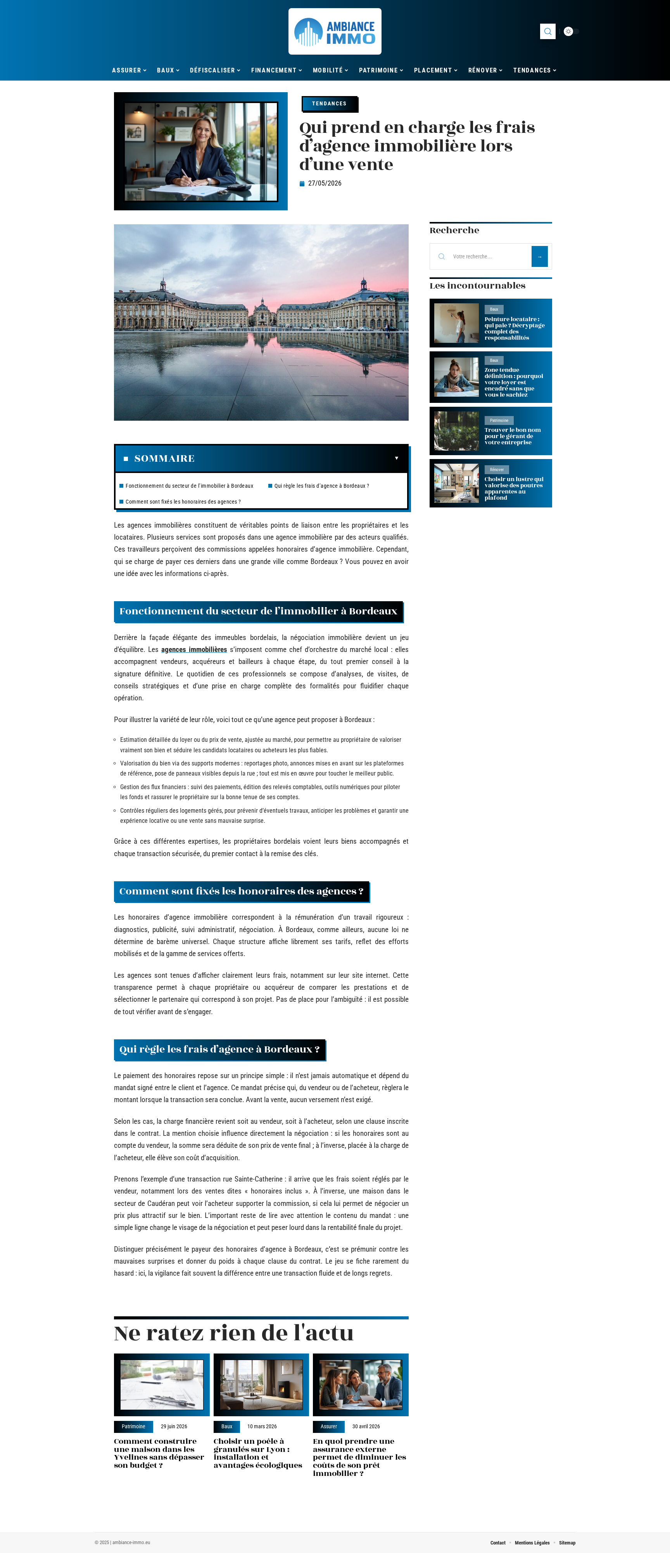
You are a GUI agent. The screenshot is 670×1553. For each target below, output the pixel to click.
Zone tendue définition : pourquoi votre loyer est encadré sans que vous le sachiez (514, 382)
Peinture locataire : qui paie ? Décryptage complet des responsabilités (515, 328)
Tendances (329, 103)
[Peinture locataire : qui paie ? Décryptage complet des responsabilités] (456, 322)
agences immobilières (194, 649)
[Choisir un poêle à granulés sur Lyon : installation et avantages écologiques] (261, 1385)
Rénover (497, 469)
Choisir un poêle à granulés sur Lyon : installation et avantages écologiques (258, 1453)
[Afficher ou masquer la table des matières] (297, 458)
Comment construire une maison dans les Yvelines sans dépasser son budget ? (159, 1453)
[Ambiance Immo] (335, 31)
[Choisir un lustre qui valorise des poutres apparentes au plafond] (456, 483)
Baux (226, 1426)
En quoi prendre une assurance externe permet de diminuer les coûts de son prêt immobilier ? (359, 1457)
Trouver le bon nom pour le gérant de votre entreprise (513, 436)
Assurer (329, 1426)
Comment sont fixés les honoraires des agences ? (183, 502)
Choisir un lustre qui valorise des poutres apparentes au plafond (514, 488)
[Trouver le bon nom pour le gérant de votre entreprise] (456, 431)
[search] (548, 31)
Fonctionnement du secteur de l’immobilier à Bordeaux (189, 486)
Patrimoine (133, 1426)
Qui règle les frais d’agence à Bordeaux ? (322, 486)
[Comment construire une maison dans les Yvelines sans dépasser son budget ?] (162, 1385)
